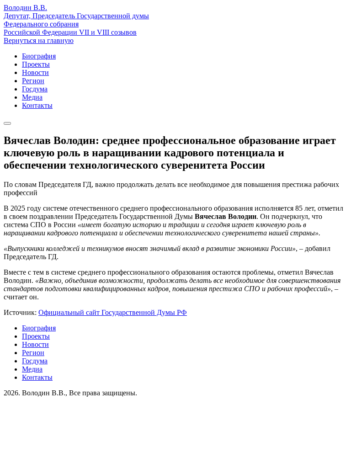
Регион (33, 81)
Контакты (37, 105)
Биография (39, 56)
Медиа (32, 97)
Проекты (36, 64)
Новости (35, 72)
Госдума (35, 89)
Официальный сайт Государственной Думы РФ (112, 312)
